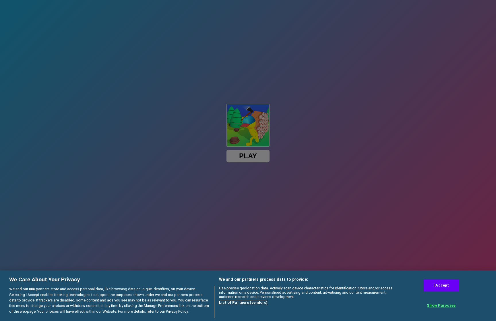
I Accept (441, 285)
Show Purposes (441, 305)
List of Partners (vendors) (243, 302)
